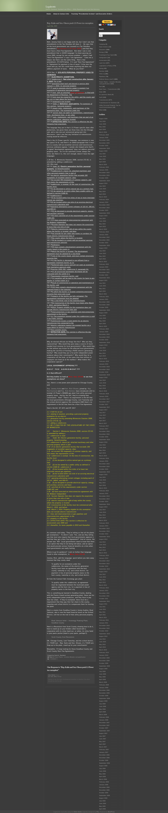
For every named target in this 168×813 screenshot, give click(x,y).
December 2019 (104, 334)
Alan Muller (51, 675)
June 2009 (102, 674)
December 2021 (104, 269)
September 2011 (104, 601)
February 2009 (104, 685)
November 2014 (104, 499)
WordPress (111, 811)
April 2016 (102, 453)
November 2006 (104, 757)
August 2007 (103, 733)
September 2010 (104, 633)
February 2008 (104, 717)
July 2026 (102, 121)
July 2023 (102, 218)
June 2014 (102, 512)
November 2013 (104, 531)
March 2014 (103, 520)
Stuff (100, 97)
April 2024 (102, 194)
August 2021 (103, 280)
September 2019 (104, 342)
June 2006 (102, 771)
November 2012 (104, 563)
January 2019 (103, 364)
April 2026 (102, 129)
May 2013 (102, 547)
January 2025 (103, 170)
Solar (101, 92)
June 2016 (102, 447)
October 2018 (103, 372)
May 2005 (102, 806)
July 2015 (102, 477)
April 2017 (102, 420)
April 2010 (102, 647)
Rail (100, 86)
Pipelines (102, 76)
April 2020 (102, 323)
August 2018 (103, 377)
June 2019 (102, 350)
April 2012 (102, 582)
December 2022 (104, 237)
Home (49, 14)
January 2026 (103, 137)
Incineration (103, 60)
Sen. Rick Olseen (72, 389)
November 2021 (104, 272)
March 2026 (103, 132)
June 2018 (102, 383)
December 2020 (104, 302)
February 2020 (104, 329)
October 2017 (103, 404)
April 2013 (102, 550)
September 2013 (104, 536)
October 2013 (103, 534)
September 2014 (104, 504)
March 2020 (103, 326)
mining (101, 68)
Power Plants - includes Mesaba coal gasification (70, 657)
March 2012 (103, 585)
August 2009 (103, 668)
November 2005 (104, 790)
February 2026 (104, 135)
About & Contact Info (61, 14)
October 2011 (103, 598)
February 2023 (104, 232)
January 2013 (103, 558)
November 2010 (104, 628)
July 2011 (102, 606)
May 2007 (102, 741)
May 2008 (102, 709)
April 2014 (102, 517)
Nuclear (101, 71)
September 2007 (104, 730)
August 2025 (103, 151)
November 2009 (104, 660)
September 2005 (104, 795)
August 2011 (103, 604)
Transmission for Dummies (108, 102)
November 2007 (104, 725)
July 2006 (102, 768)
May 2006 (102, 774)
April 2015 (102, 485)
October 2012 (103, 566)
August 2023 (103, 215)
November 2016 (104, 434)
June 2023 (102, 221)
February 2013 (104, 555)
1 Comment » (53, 658)
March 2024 (103, 197)
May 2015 (102, 482)
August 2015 (103, 474)
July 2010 (102, 639)
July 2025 (102, 153)
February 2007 (104, 749)
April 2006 (102, 776)
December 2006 (104, 755)
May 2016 (102, 450)
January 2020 (103, 331)
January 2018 (103, 396)
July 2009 (102, 671)
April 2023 (102, 226)
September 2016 (104, 439)
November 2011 (104, 596)
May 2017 (102, 418)
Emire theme (78, 811)
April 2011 (102, 614)
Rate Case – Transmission (108, 89)
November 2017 (104, 401)
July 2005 (102, 801)
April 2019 (102, 356)
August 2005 (103, 798)
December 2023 (104, 205)
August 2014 (103, 507)
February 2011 (104, 620)
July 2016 (102, 445)
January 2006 (103, 784)
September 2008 (104, 698)
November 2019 (104, 337)
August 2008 (103, 701)
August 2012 (103, 571)
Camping (102, 44)
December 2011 (104, 593)
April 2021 (102, 291)
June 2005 (102, 803)
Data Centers (103, 46)
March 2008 (103, 714)
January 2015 (103, 493)
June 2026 (102, 124)
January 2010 (103, 655)
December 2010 (104, 625)
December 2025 (104, 140)
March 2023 (103, 229)
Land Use (102, 63)
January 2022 (103, 267)
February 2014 (104, 523)
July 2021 (102, 283)
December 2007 (104, 722)
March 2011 (103, 617)
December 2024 (104, 172)
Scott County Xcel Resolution (63, 637)
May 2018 (102, 385)
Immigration (103, 57)
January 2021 (103, 299)
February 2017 (104, 426)
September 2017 (104, 407)
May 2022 (102, 256)
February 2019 (104, 361)
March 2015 (103, 488)
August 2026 (103, 118)
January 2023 (103, 234)
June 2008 (102, 706)
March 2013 (103, 552)
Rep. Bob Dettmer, (68, 391)
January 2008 (103, 720)
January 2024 (103, 202)
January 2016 (103, 461)
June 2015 (102, 480)
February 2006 (104, 782)
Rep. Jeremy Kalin (54, 389)
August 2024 (103, 183)
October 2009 (103, 663)
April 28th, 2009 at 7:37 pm (54, 676)
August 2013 (103, 539)
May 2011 (102, 612)
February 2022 (104, 264)
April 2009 (102, 679)
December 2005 (104, 787)
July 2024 (102, 186)
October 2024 (103, 178)
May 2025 (102, 159)
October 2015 (103, 469)
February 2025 (104, 167)
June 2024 (102, 188)
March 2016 (103, 455)
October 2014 (103, 501)
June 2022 (102, 253)
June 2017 (102, 415)
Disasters (102, 49)
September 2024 (104, 180)
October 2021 (103, 275)
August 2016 (103, 442)
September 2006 (104, 763)
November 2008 (104, 693)
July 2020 (102, 315)
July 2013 (102, 542)
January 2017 (103, 428)
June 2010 (102, 641)
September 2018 (104, 375)
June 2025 (102, 156)
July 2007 (102, 736)
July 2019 (102, 348)
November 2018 (104, 369)
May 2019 (102, 353)
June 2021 (102, 285)
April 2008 (102, 711)
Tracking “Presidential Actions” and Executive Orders (91, 14)
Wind (100, 110)
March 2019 (103, 358)
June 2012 (102, 577)
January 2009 (103, 687)
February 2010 (104, 652)
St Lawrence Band (105, 94)
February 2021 (104, 296)
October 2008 (103, 695)
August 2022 (103, 248)
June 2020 (102, 318)
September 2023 (104, 213)
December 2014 (104, 496)
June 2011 (102, 609)
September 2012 (104, 569)
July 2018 (102, 380)
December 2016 (104, 431)
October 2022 (103, 242)
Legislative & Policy (105, 65)
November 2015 (104, 466)
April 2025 (102, 161)
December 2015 (104, 463)
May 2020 (102, 321)
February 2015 (104, 490)
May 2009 (102, 677)
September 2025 (104, 148)
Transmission (103, 100)
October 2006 (103, 760)
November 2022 (104, 240)
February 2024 (104, 199)
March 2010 (103, 650)
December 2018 (104, 366)
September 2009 (104, 666)
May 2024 (102, 191)
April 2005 (102, 809)
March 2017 (103, 423)
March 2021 (103, 294)
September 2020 (104, 310)
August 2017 (103, 410)
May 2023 (102, 224)
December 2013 (104, 528)
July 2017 (102, 412)
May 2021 (102, 288)
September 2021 (104, 277)
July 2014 (102, 509)
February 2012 (104, 587)
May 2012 (102, 579)
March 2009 (103, 682)
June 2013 (102, 544)
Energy (101, 52)
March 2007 (103, 747)
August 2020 (103, 312)
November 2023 (104, 207)
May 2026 (102, 126)
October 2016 (103, 436)
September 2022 (104, 245)
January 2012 (103, 590)
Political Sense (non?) (106, 79)
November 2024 (104, 175)
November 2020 (104, 304)
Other (101, 73)
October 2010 (103, 631)
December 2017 (104, 399)
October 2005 (103, 792)
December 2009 (104, 658)
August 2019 (103, 345)
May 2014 (102, 515)
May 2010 (102, 644)
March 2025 (103, 164)
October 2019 (103, 339)
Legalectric (51, 6)
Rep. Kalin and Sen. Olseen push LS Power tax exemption (70, 22)
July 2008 (102, 703)
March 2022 (103, 261)
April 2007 (102, 744)
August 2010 (103, 636)
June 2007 (102, 738)
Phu (98, 811)
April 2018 (102, 388)
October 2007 (103, 728)
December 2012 (104, 561)
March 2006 (103, 779)
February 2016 (104, 458)
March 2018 (103, 391)
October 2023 (103, 210)
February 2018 (104, 393)
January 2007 (103, 752)
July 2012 (102, 574)
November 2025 (104, 143)
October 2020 (103, 307)
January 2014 (103, 526)
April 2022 (102, 259)
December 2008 (104, 690)
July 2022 (102, 250)
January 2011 (103, 623)
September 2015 (104, 472)
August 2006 (103, 765)
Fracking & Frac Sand (106, 55)
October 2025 (103, 145)
